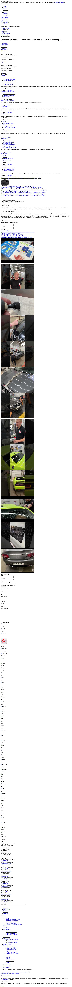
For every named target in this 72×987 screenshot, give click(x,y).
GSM (4, 162)
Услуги (2, 915)
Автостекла (3, 45)
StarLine (5, 157)
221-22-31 (4, 18)
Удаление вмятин (5, 106)
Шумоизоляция (4, 49)
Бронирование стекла (8, 124)
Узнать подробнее (5, 979)
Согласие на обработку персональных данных (10, 973)
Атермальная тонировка (9, 83)
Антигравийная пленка (9, 127)
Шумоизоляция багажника (9, 147)
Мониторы (6, 96)
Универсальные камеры (9, 95)
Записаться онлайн (5, 3)
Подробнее (3, 62)
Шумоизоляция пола (8, 143)
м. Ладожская (4, 31)
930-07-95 (4, 23)
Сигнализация (4, 47)
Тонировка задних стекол (9, 79)
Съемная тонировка (8, 84)
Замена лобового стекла (9, 168)
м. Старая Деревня (5, 28)
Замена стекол (6, 938)
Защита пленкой (7, 964)
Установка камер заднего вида (8, 91)
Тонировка (3, 48)
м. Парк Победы (4, 17)
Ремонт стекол (4, 43)
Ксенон (5, 925)
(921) (4, 860)
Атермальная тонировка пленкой (14, 924)
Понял (2, 985)
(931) (4, 868)
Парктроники (4, 50)
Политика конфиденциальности (7, 972)
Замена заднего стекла (8, 170)
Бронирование (4, 44)
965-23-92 (4, 29)
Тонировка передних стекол (10, 78)
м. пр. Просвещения (5, 33)
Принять (12, 979)
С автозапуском (7, 160)
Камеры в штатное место (9, 94)
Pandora (5, 155)
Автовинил (3, 121)
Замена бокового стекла (9, 169)
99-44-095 (4, 32)
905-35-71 (4, 21)
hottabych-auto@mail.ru (6, 863)
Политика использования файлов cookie (21, 972)
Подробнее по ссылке (59, 2)
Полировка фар (7, 966)
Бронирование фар (7, 126)
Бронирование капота (8, 123)
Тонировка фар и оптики (9, 80)
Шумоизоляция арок (8, 140)
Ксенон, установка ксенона (7, 100)
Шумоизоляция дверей (8, 142)
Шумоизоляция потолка (9, 144)
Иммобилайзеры (5, 113)
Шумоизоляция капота (8, 146)
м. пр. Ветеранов (5, 20)
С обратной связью (8, 158)
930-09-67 (4, 35)
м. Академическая (5, 22)
